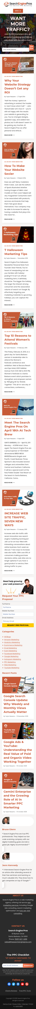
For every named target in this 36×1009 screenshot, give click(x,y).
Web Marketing (17, 76)
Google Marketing (11, 656)
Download (28, 966)
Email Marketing (10, 648)
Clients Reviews (11, 991)
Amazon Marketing (11, 640)
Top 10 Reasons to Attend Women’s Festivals (17, 339)
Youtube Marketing (11, 668)
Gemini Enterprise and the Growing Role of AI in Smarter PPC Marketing (17, 799)
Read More (9, 135)
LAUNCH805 (19, 1006)
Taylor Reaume (11, 97)
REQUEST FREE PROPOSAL (18, 625)
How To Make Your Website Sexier (14, 169)
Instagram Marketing (12, 659)
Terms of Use (7, 1004)
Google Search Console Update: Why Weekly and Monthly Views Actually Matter (16, 704)
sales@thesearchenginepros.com (18, 942)
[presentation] (18, 65)
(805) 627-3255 (21, 939)
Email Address (7, 46)
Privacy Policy (17, 1004)
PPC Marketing (10, 662)
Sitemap (25, 1004)
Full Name (6, 604)
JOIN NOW (31, 47)
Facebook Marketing (12, 654)
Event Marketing (10, 651)
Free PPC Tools (25, 991)
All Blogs (7, 76)
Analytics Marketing (12, 642)
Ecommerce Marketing (13, 645)
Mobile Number (8, 611)
